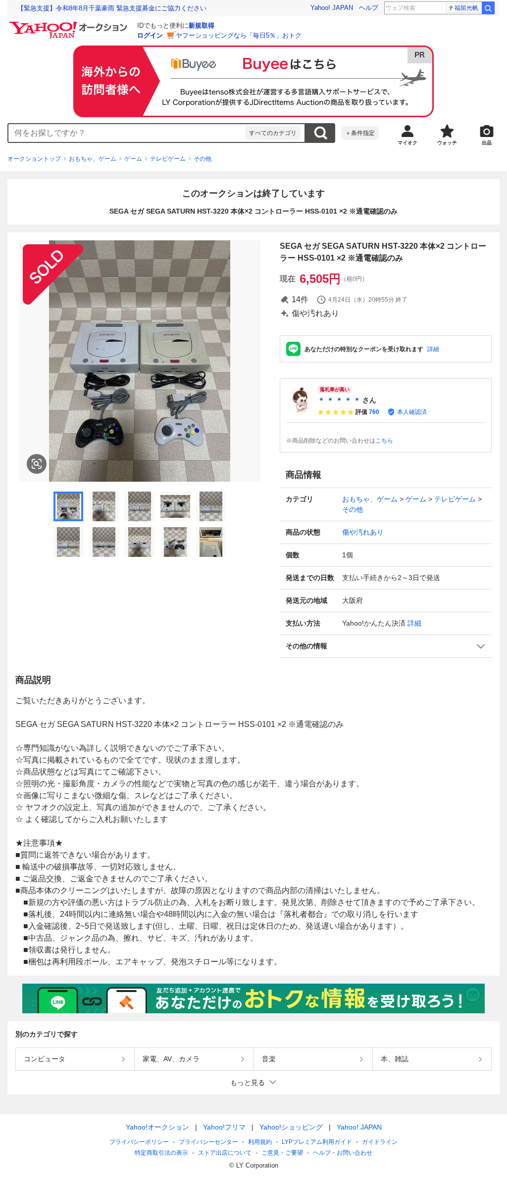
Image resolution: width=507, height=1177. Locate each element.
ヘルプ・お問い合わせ (342, 1152)
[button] (386, 646)
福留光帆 (466, 7)
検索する (320, 133)
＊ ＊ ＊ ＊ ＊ (339, 400)
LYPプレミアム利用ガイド (317, 1141)
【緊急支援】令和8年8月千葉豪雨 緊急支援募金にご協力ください (111, 8)
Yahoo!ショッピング (291, 1127)
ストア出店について (225, 1152)
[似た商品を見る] (37, 464)
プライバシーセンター (208, 1141)
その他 (202, 158)
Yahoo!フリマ (224, 1127)
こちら (384, 440)
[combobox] (126, 133)
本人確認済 (412, 411)
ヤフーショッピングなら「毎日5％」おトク (239, 35)
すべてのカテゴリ (273, 133)
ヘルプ (368, 7)
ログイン (150, 35)
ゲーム (133, 158)
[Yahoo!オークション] (69, 24)
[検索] (488, 7)
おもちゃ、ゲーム (92, 158)
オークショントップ (34, 158)
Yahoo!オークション (157, 1127)
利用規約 (260, 1141)
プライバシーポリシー (139, 1141)
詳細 (433, 349)
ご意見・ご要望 (282, 1152)
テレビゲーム (168, 158)
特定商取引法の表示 (161, 1152)
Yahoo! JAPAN (331, 7)
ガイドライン (380, 1141)
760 (374, 411)
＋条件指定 (360, 133)
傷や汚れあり (363, 532)
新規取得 (201, 25)
